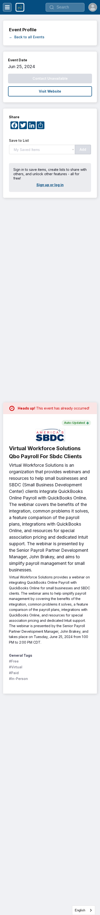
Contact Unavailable (50, 78)
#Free (14, 661)
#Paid (14, 673)
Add (83, 149)
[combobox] (83, 910)
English (80, 910)
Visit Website (50, 91)
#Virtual (15, 667)
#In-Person (18, 679)
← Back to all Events (26, 37)
